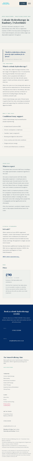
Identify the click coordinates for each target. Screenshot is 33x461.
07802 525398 (16, 330)
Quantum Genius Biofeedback (11, 387)
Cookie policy (7, 405)
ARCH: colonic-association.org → (11, 256)
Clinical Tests (7, 389)
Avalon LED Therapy (8, 382)
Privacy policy (7, 404)
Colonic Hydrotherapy (9, 376)
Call (23, 3)
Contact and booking (9, 401)
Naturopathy (7, 378)
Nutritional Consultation (9, 380)
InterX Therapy (7, 385)
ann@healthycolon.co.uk (16, 341)
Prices (5, 399)
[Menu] (29, 3)
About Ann (6, 397)
